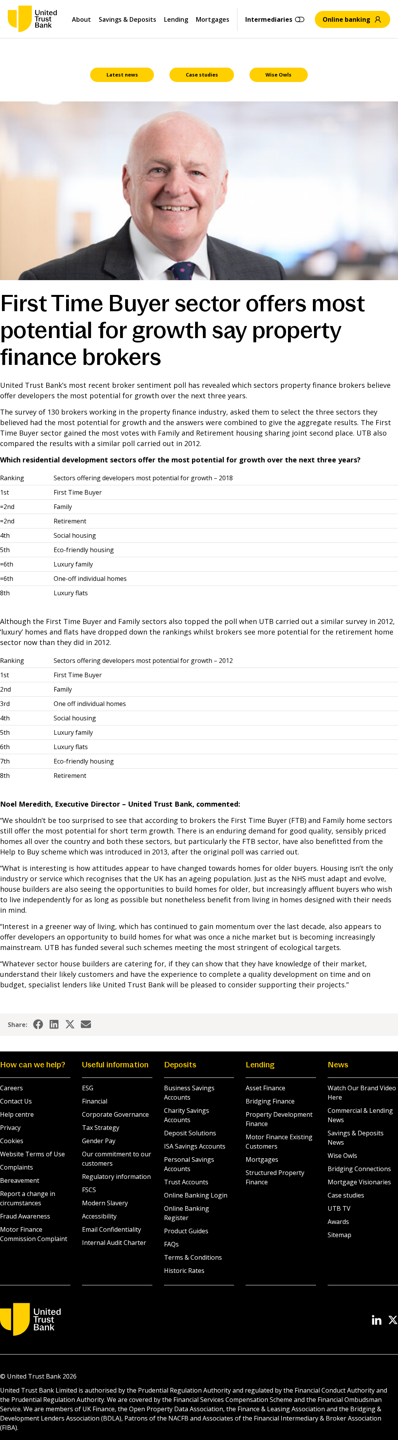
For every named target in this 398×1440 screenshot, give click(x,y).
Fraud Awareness (25, 1216)
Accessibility (99, 1216)
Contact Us (16, 1101)
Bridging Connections (359, 1169)
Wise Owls (342, 1155)
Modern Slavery (105, 1203)
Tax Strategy (100, 1127)
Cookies (11, 1141)
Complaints (16, 1167)
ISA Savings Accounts (194, 1146)
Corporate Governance (115, 1114)
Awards (338, 1221)
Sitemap (339, 1235)
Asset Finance (265, 1088)
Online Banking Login (195, 1195)
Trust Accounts (186, 1182)
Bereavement (19, 1180)
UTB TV (339, 1208)
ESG (87, 1088)
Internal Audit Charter (114, 1242)
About (81, 19)
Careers (11, 1088)
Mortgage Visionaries (359, 1182)
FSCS (89, 1189)
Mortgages (212, 19)
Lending (176, 19)
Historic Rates (184, 1270)
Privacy (10, 1127)
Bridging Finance (270, 1101)
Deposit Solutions (190, 1133)
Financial (94, 1101)
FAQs (171, 1244)
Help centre (17, 1114)
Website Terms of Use (32, 1154)
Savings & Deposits (127, 19)
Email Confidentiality (111, 1229)
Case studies (346, 1195)
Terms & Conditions (193, 1257)
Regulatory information (116, 1176)
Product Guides (186, 1231)
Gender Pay (98, 1141)
